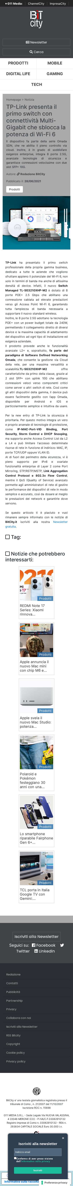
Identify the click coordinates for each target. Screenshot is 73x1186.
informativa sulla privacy (35, 1161)
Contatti (12, 983)
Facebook (45, 945)
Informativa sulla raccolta (21, 1181)
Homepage (13, 99)
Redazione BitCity (32, 174)
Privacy (11, 1009)
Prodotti (18, 63)
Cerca (38, 52)
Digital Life (18, 73)
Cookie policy (15, 1053)
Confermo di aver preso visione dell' (34, 1160)
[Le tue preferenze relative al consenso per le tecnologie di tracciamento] (54, 1182)
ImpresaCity (58, 3)
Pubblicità (13, 992)
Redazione (13, 974)
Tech (36, 84)
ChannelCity (36, 3)
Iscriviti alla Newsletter (37, 936)
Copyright (13, 1044)
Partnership (14, 1001)
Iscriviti (37, 1170)
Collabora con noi (18, 1018)
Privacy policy (16, 1061)
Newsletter (38, 42)
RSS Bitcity (13, 1035)
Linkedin (46, 951)
